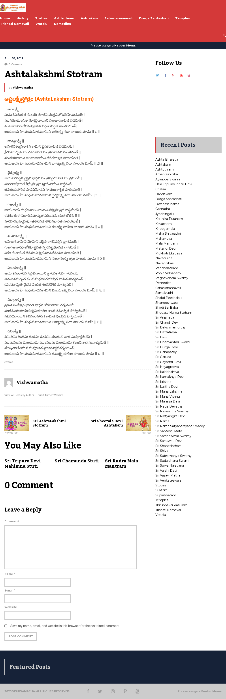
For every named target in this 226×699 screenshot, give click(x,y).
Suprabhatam (165, 495)
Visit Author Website (50, 395)
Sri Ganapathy (166, 352)
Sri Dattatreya (166, 332)
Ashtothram (164, 169)
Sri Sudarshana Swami (172, 461)
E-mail (9, 590)
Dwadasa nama (167, 204)
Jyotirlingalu (164, 214)
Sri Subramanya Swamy (173, 456)
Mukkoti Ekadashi (169, 253)
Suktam (161, 490)
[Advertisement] (188, 105)
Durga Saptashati (168, 199)
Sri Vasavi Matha (167, 475)
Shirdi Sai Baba (166, 308)
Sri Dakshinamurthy (170, 327)
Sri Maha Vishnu (167, 397)
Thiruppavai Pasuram (171, 505)
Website (10, 607)
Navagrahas (164, 263)
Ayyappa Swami (167, 179)
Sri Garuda (163, 357)
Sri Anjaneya (164, 317)
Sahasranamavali (168, 288)
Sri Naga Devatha (169, 406)
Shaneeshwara (166, 303)
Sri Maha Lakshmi (169, 391)
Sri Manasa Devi (167, 401)
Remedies (163, 283)
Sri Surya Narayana (169, 465)
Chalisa (160, 189)
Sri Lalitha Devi (166, 387)
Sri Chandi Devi (167, 322)
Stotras (8, 362)
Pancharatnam (166, 268)
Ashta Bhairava (166, 159)
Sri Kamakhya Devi (169, 377)
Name (9, 574)
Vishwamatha (23, 87)
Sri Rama (162, 421)
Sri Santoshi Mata (168, 431)
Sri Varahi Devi (166, 471)
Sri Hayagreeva (167, 367)
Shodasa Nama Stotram (173, 313)
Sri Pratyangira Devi (170, 416)
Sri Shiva (161, 451)
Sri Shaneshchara (168, 446)
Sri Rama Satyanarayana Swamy (180, 426)
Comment (11, 521)
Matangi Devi (165, 248)
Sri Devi (161, 337)
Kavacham (163, 224)
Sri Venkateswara (168, 480)
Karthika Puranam (169, 219)
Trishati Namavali (168, 510)
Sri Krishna (163, 382)
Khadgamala (165, 229)
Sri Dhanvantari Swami (172, 342)
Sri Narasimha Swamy (172, 411)
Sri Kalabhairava (167, 372)
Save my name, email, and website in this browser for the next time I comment (64, 626)
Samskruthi (164, 293)
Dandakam (163, 194)
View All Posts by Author (19, 395)
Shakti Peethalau (168, 298)
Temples (161, 500)
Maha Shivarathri (168, 233)
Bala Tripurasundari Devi (173, 184)
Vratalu (160, 515)
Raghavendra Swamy (171, 278)
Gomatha (162, 209)
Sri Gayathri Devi (168, 362)
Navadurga (163, 258)
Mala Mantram (166, 243)
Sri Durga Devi (166, 347)
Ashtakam (163, 165)
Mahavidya (163, 239)
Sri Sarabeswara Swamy (173, 436)
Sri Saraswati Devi (168, 441)
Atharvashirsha (166, 174)
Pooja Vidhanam (168, 273)
